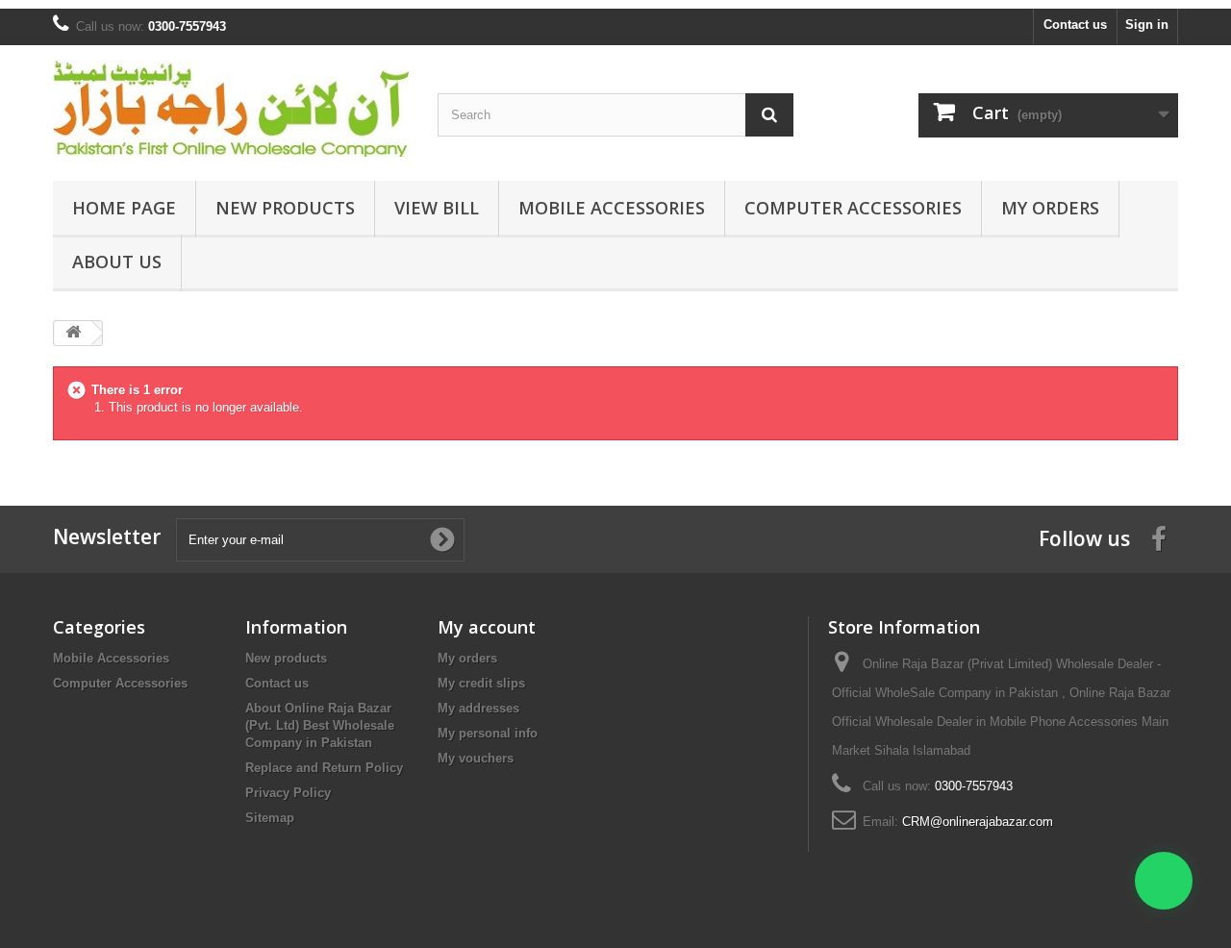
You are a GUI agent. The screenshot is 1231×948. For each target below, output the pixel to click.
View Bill (436, 207)
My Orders (1050, 207)
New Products (285, 207)
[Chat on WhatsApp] (1164, 881)
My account (487, 626)
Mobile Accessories (611, 207)
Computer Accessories (853, 207)
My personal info (488, 733)
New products (286, 658)
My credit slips (481, 683)
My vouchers (476, 758)
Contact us (1075, 24)
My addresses (478, 708)
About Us (117, 261)
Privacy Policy (288, 793)
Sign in (1146, 24)
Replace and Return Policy (324, 768)
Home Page (124, 207)
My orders (467, 658)
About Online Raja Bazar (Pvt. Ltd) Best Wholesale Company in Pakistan (319, 725)
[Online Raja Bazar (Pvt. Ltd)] (231, 108)
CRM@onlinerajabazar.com (977, 821)
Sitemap (269, 818)
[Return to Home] (73, 333)
